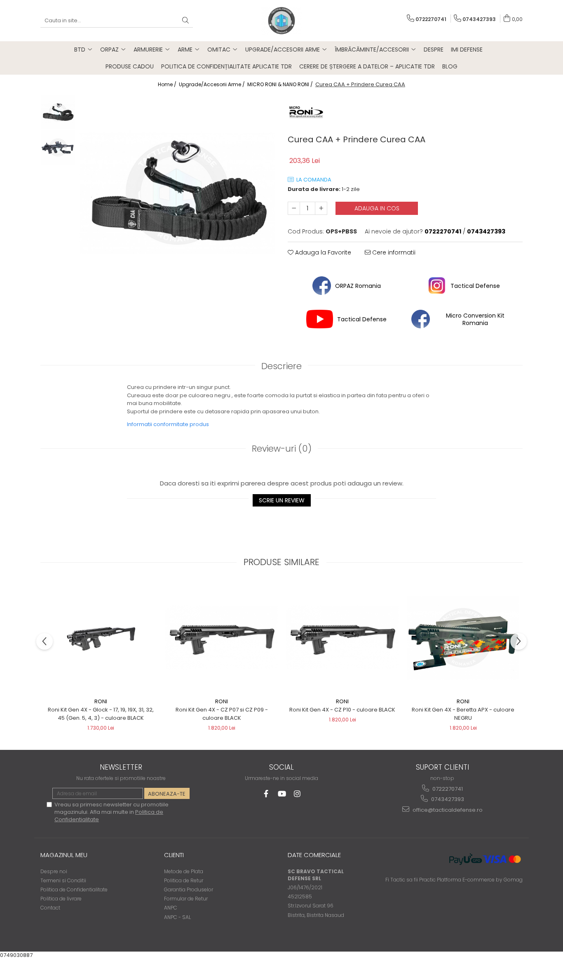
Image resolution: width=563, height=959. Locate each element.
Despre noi (53, 871)
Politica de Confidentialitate (74, 889)
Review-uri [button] (282, 449)
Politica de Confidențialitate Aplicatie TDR (226, 66)
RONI (100, 701)
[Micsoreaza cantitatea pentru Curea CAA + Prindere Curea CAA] (294, 208)
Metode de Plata (183, 871)
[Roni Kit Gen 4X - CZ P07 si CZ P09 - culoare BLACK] (221, 638)
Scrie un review (282, 500)
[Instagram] (297, 794)
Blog (449, 66)
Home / (168, 84)
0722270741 (447, 789)
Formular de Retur (186, 898)
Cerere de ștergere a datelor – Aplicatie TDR (367, 66)
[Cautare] (185, 21)
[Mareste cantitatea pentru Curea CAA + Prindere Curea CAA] (321, 208)
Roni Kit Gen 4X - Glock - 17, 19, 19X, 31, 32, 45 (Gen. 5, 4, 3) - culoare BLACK (101, 714)
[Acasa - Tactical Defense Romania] (281, 20)
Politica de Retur (183, 880)
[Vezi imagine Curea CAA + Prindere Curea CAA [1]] (58, 147)
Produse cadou (130, 66)
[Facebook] (266, 794)
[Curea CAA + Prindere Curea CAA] (177, 193)
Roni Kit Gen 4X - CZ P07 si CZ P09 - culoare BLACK (222, 714)
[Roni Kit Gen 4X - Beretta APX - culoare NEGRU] (463, 638)
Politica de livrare (61, 898)
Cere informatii (393, 252)
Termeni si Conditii (63, 880)
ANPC (170, 907)
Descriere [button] (281, 366)
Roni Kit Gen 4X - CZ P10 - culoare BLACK (342, 710)
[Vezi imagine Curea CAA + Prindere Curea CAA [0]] (58, 112)
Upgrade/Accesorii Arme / (212, 84)
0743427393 (447, 799)
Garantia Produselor (188, 889)
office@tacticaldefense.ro (447, 810)
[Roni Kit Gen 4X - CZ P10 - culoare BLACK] (342, 638)
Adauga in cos (376, 208)
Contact (50, 907)
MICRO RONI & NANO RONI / (280, 84)
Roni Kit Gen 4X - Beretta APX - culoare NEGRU (463, 714)
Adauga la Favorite (322, 252)
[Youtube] (281, 794)
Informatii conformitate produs (168, 424)
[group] (177, 193)
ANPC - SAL (177, 917)
